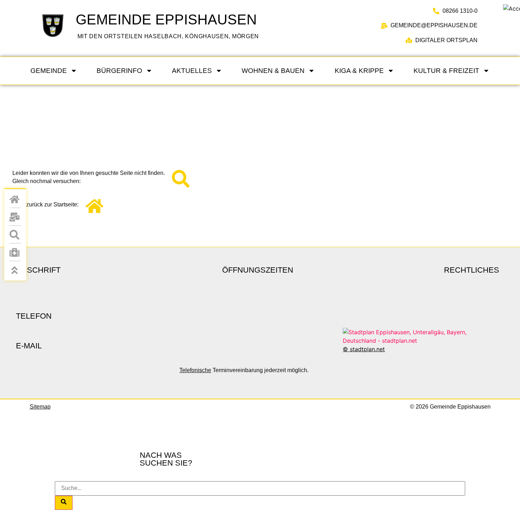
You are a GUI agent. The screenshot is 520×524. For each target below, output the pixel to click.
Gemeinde (48, 70)
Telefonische (195, 370)
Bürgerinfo (119, 70)
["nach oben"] (15, 270)
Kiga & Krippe (359, 70)
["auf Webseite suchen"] (15, 235)
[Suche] (64, 503)
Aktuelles (192, 70)
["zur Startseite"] (46, 26)
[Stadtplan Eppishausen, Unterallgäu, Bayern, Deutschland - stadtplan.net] (421, 340)
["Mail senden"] (15, 217)
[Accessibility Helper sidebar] (511, 8)
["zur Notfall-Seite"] (15, 252)
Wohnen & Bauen (273, 70)
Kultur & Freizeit (446, 70)
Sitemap (40, 407)
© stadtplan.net (364, 349)
